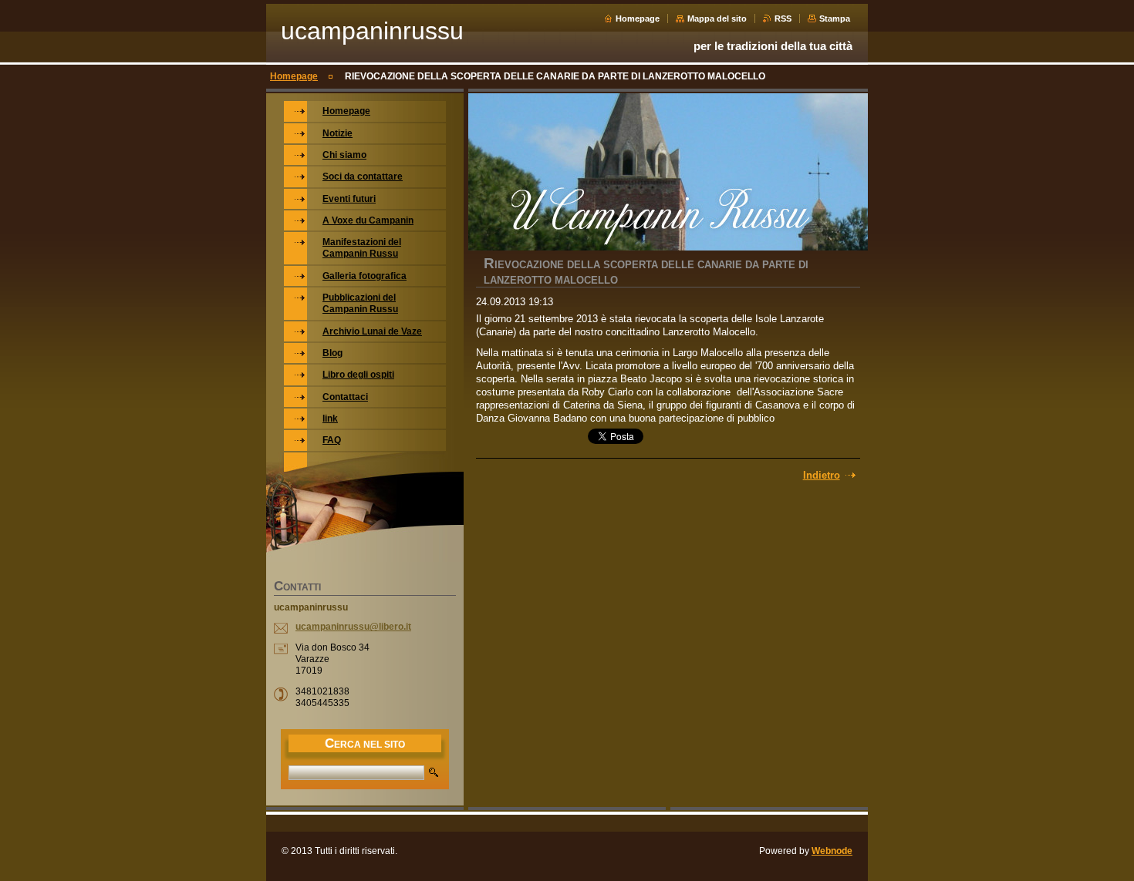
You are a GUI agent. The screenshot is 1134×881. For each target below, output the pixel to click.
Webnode (832, 851)
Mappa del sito (717, 18)
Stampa (834, 18)
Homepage (638, 18)
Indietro (821, 475)
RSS (783, 18)
